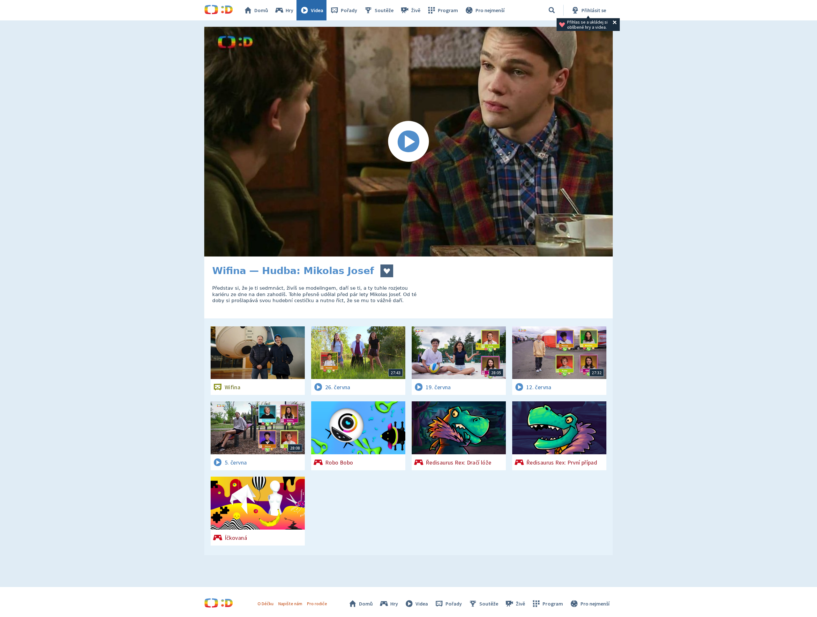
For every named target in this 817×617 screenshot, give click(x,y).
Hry (289, 10)
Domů (261, 10)
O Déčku (266, 603)
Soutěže (384, 10)
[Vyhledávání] (551, 10)
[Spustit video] (408, 141)
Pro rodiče (317, 603)
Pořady (349, 10)
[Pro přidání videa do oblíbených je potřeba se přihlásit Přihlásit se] (386, 270)
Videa (317, 10)
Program (448, 10)
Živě (415, 10)
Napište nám (290, 603)
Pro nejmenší (490, 10)
